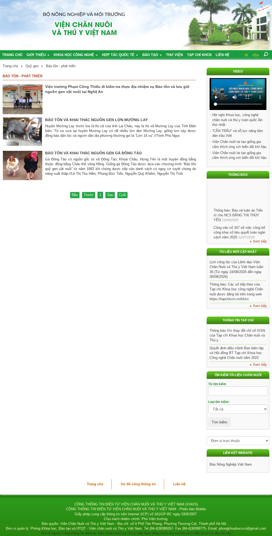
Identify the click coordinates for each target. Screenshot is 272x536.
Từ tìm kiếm (217, 384)
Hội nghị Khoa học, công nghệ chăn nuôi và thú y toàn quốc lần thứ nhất (237, 119)
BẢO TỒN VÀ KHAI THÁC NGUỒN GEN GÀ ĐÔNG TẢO (93, 153)
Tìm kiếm (219, 422)
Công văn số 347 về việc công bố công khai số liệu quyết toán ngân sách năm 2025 (239, 229)
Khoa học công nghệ (74, 55)
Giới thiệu (37, 55)
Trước (89, 195)
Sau (110, 195)
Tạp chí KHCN (199, 55)
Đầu (75, 195)
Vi (246, 55)
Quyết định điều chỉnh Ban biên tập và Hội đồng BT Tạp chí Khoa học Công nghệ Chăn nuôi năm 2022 (237, 353)
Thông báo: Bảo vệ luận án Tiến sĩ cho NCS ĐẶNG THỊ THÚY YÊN (238, 212)
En (256, 55)
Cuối (122, 195)
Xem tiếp (260, 241)
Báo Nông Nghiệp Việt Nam (231, 464)
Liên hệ (223, 55)
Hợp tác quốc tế (118, 55)
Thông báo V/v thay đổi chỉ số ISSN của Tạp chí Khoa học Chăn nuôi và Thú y (237, 335)
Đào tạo (150, 55)
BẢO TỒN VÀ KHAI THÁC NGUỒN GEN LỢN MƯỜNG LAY (96, 120)
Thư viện (174, 55)
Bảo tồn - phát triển (60, 66)
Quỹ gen (32, 66)
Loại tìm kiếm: (219, 402)
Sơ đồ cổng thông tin (138, 484)
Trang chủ (12, 55)
